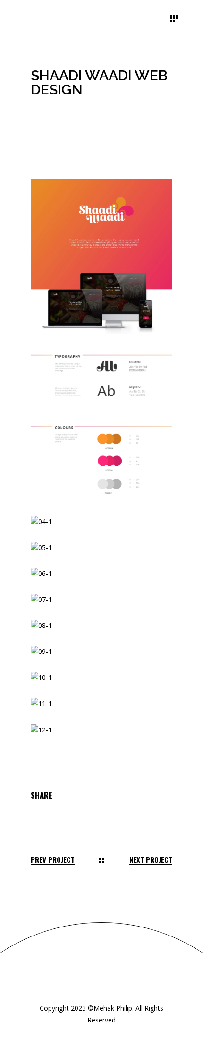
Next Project (150, 860)
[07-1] (101, 600)
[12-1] (101, 730)
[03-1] (101, 461)
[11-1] (101, 704)
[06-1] (101, 574)
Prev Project (53, 860)
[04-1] (101, 522)
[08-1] (101, 626)
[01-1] (101, 256)
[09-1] (101, 652)
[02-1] (101, 377)
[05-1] (101, 548)
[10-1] (101, 678)
